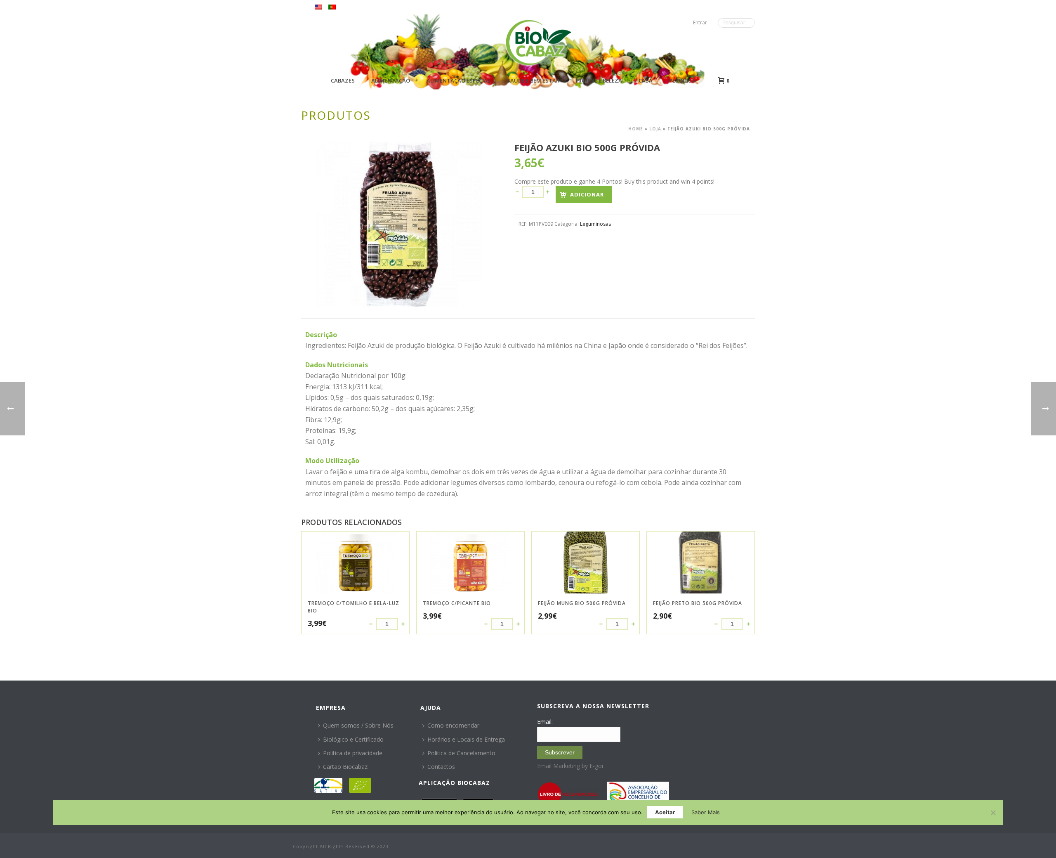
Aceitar (665, 812)
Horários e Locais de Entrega (466, 739)
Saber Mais (705, 812)
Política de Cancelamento (461, 753)
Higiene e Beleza (599, 80)
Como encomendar (453, 725)
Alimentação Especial (458, 80)
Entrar (700, 22)
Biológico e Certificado (353, 739)
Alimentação (390, 80)
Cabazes (343, 80)
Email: (545, 722)
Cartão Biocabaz (345, 767)
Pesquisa (682, 80)
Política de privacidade (352, 753)
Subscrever (560, 752)
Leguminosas (595, 223)
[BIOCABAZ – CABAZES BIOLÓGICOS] (538, 42)
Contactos (441, 767)
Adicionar (587, 194)
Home (635, 129)
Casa (646, 80)
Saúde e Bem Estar (533, 80)
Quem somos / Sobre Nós (358, 725)
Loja (655, 129)
